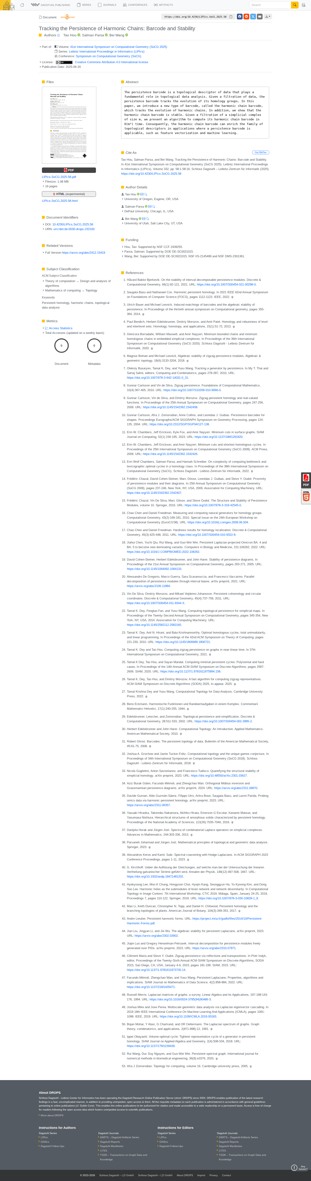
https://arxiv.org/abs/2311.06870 (235, 788)
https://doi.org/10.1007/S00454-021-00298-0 (226, 284)
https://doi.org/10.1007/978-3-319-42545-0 (213, 505)
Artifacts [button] (165, 4)
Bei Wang (116, 35)
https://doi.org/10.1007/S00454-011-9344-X (155, 603)
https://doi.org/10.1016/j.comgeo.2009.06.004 (218, 522)
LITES (103, 1150)
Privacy (213, 1175)
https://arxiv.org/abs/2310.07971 (214, 948)
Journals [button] (109, 4)
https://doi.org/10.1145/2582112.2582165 (154, 625)
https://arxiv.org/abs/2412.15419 (83, 252)
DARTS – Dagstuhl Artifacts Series (119, 1137)
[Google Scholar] (232, 297)
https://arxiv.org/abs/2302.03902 (156, 935)
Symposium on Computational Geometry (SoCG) (108, 56)
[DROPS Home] (22, 5)
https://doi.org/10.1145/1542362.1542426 (170, 454)
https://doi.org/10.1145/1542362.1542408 (170, 407)
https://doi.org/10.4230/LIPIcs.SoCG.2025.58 (151, 173)
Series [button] (86, 4)
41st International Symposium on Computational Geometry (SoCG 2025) (118, 47)
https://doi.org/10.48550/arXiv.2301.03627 (219, 775)
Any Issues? (303, 1167)
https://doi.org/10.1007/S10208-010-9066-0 (192, 390)
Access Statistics (60, 328)
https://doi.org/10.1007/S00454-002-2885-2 (223, 721)
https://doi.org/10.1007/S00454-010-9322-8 (206, 534)
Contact (226, 1175)
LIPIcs (44, 1137)
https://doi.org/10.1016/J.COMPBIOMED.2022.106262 (163, 552)
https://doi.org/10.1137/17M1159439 (151, 1046)
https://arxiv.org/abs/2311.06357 (148, 805)
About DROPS (185, 1175)
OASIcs (45, 1141)
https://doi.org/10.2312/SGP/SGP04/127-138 (179, 424)
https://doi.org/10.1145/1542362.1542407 (154, 493)
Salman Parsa (93, 35)
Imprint (201, 1175)
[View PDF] (69, 125)
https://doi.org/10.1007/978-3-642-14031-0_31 (157, 377)
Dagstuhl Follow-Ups (52, 1146)
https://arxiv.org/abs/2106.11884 (148, 586)
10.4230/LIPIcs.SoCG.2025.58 (72, 224)
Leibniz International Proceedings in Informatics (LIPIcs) (107, 51)
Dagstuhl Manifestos (111, 1146)
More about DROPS (52, 1115)
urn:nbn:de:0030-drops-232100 (73, 229)
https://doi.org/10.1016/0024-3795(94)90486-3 (180, 999)
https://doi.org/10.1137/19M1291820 (218, 437)
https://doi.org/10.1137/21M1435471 (151, 987)
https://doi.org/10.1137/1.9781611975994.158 (190, 671)
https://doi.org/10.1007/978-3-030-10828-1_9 (228, 898)
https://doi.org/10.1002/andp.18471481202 (155, 876)
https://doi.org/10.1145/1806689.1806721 (183, 642)
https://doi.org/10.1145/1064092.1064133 (154, 569)
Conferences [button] (137, 4)
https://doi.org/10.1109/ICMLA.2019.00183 (188, 1016)
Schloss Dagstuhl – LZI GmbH (116, 1175)
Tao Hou (69, 35)
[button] (51, 5)
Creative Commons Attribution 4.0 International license (111, 62)
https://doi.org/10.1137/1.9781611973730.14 (156, 970)
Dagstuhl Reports (110, 1141)
